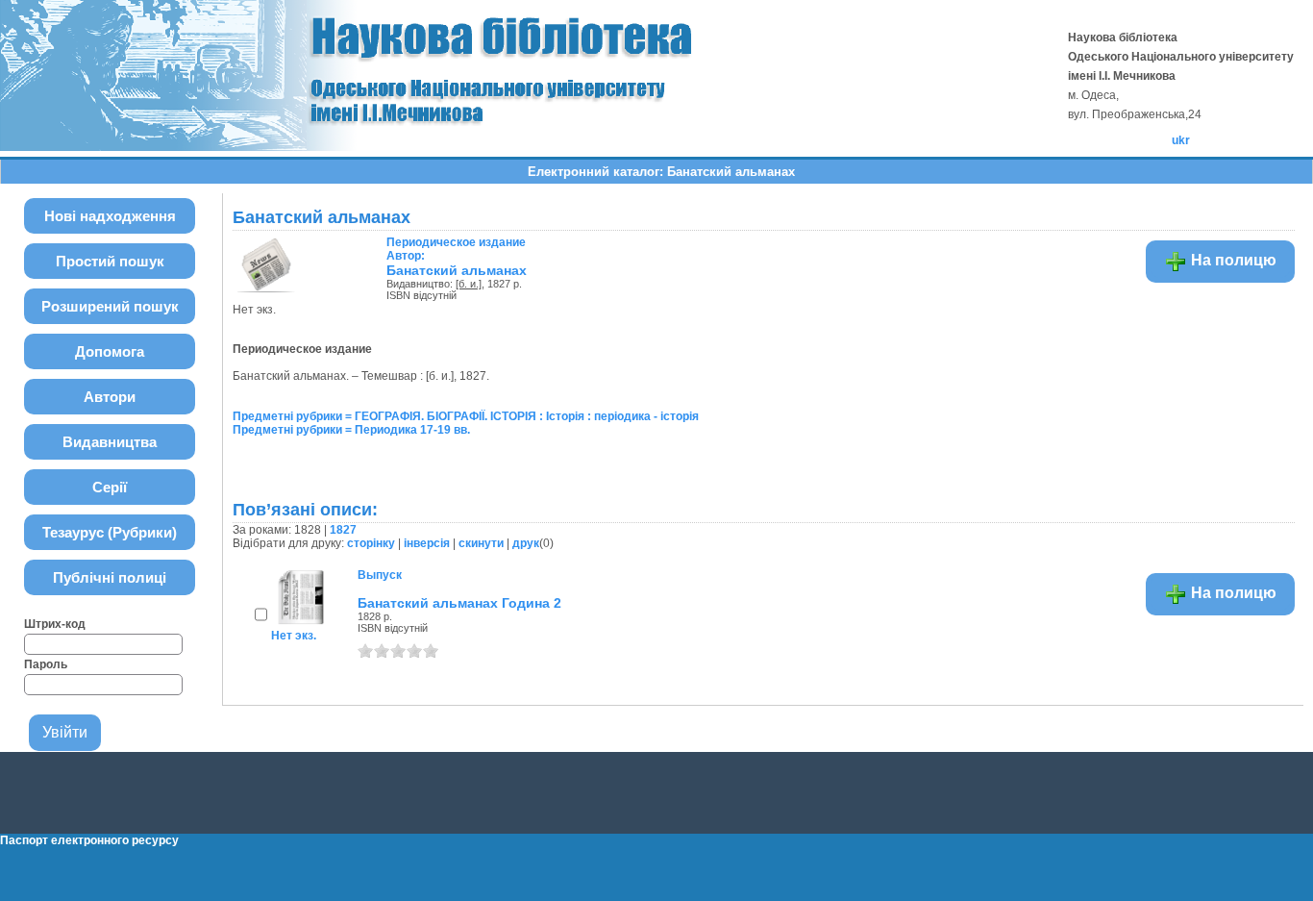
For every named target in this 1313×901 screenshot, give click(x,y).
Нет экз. (293, 635)
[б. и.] (469, 283)
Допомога (109, 351)
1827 (343, 530)
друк (525, 543)
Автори (110, 396)
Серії (109, 487)
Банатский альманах (456, 270)
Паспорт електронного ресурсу (89, 840)
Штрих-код (55, 624)
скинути (481, 543)
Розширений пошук (110, 306)
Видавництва (109, 442)
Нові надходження (110, 216)
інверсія (427, 543)
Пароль (45, 664)
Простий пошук (110, 261)
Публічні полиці (109, 577)
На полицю (1231, 260)
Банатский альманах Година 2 (459, 603)
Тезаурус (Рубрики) (109, 532)
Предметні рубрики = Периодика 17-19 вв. (351, 430)
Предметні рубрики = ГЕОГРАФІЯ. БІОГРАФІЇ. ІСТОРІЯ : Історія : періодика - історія (466, 416)
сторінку (371, 543)
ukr (1181, 140)
